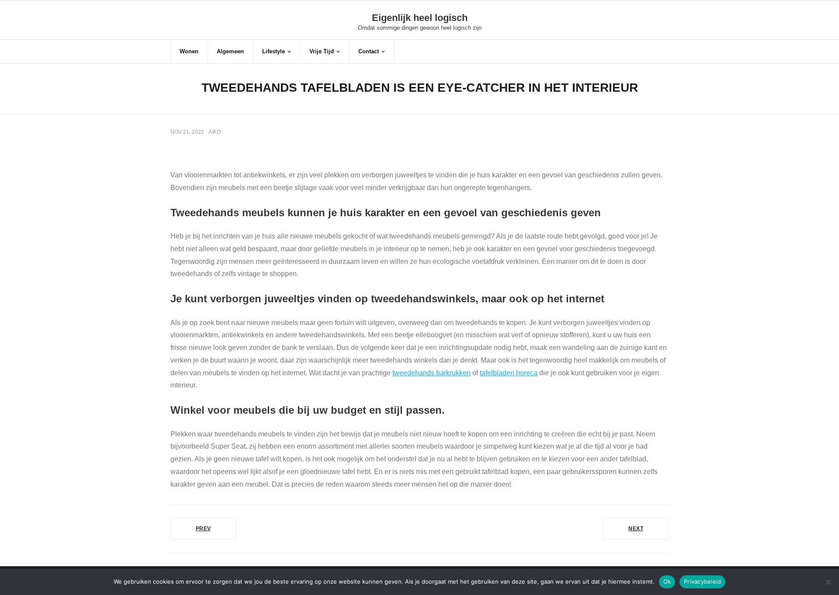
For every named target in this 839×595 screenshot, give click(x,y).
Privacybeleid (702, 581)
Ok (667, 581)
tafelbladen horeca (508, 373)
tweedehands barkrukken (431, 373)
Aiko (214, 132)
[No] (828, 582)
